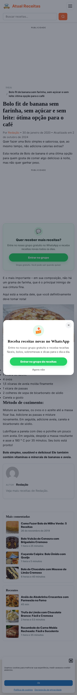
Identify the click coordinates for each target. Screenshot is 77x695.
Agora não (38, 369)
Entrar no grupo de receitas (38, 361)
